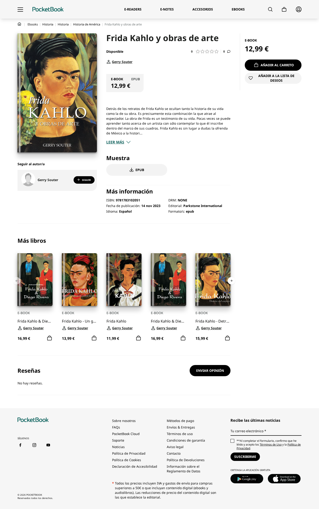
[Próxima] (231, 280)
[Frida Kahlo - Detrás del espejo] (212, 279)
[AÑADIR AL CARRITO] (49, 338)
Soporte (118, 440)
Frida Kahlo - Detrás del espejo (212, 321)
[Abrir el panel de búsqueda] (270, 9)
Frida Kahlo (116, 321)
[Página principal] (48, 9)
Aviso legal (175, 447)
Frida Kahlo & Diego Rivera (168, 321)
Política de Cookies (126, 460)
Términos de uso (180, 434)
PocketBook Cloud (126, 434)
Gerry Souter (48, 180)
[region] (124, 290)
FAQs (116, 427)
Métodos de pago (180, 420)
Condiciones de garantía (186, 440)
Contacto (174, 453)
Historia (47, 24)
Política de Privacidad (128, 453)
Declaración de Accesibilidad (134, 466)
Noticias (118, 447)
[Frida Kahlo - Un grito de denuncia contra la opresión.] (79, 279)
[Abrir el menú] (20, 9)
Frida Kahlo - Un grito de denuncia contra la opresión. (79, 321)
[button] (206, 51)
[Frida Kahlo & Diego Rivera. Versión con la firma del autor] (35, 279)
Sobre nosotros (124, 420)
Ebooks (33, 24)
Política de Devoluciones (186, 460)
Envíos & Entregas (181, 427)
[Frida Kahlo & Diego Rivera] (168, 279)
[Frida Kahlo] (124, 279)
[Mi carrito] (284, 9)
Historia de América (86, 24)
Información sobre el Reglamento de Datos (183, 468)
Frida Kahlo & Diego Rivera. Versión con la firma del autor (35, 321)
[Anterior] (16, 280)
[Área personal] (298, 9)
